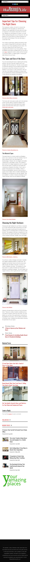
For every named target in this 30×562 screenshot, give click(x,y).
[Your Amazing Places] (15, 486)
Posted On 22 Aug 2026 (7, 434)
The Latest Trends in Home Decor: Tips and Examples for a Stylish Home (18, 440)
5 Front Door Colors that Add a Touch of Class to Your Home (12, 364)
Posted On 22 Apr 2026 (15, 460)
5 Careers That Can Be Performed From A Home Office (14, 431)
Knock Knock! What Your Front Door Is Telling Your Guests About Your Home (14, 384)
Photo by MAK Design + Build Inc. (10, 257)
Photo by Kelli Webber (7, 307)
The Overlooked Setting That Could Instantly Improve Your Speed (17, 466)
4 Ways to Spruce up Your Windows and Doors (15, 329)
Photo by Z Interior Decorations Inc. (10, 150)
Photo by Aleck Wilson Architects (9, 98)
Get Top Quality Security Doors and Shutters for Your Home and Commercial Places (14, 404)
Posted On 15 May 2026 (15, 452)
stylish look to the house (7, 107)
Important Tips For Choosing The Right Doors (14, 22)
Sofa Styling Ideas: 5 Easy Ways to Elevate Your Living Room (18, 449)
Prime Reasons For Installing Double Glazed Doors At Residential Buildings (16, 336)
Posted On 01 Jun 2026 (15, 444)
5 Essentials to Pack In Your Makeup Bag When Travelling (17, 457)
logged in (10, 414)
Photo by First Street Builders (9, 219)
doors (6, 52)
